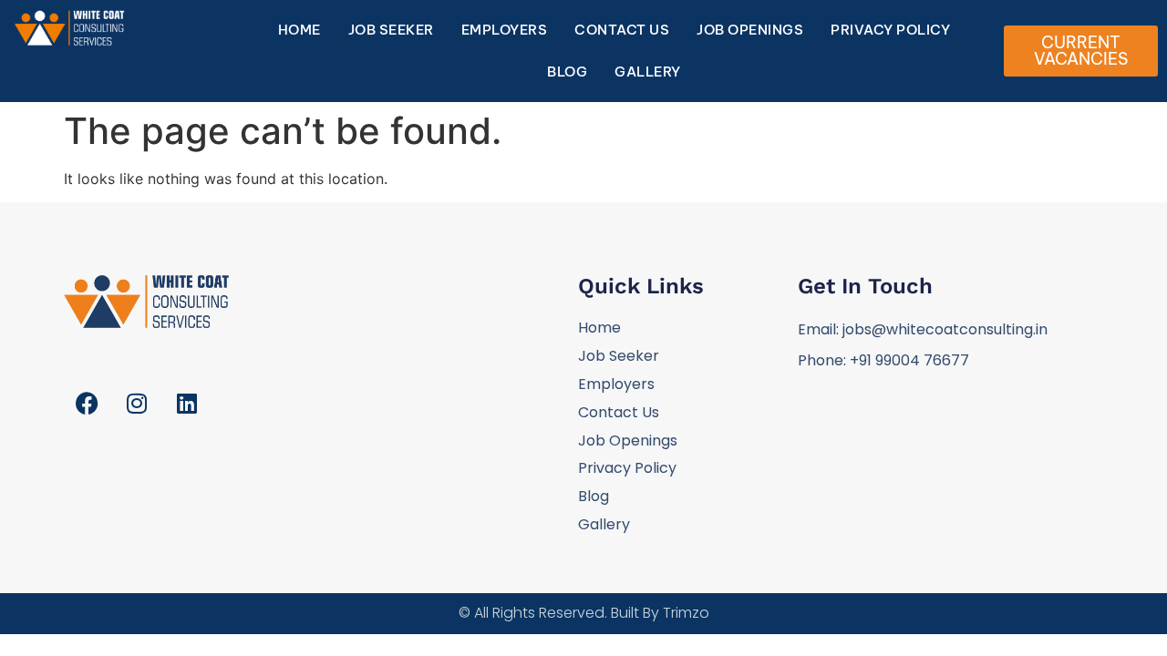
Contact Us (621, 29)
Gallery (647, 71)
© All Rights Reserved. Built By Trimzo (584, 612)
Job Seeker (391, 29)
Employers (504, 29)
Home (299, 29)
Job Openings (750, 29)
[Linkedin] (187, 403)
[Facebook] (86, 403)
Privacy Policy (890, 29)
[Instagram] (137, 403)
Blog (567, 71)
